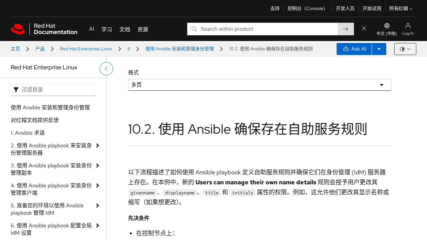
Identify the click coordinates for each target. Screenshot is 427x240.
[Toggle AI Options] (379, 49)
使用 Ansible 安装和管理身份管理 (179, 49)
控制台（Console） (308, 8)
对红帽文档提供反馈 (35, 120)
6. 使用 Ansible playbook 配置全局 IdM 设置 (51, 229)
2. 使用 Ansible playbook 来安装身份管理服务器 (51, 149)
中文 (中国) (387, 33)
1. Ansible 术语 (28, 132)
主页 (15, 49)
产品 (40, 49)
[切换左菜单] (106, 68)
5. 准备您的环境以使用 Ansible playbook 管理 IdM (47, 209)
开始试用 (372, 8)
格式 (133, 72)
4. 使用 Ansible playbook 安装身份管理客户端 (51, 189)
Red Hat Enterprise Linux (86, 49)
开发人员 (345, 8)
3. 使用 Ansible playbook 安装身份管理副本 (51, 169)
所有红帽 (398, 8)
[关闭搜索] (364, 28)
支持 (275, 8)
